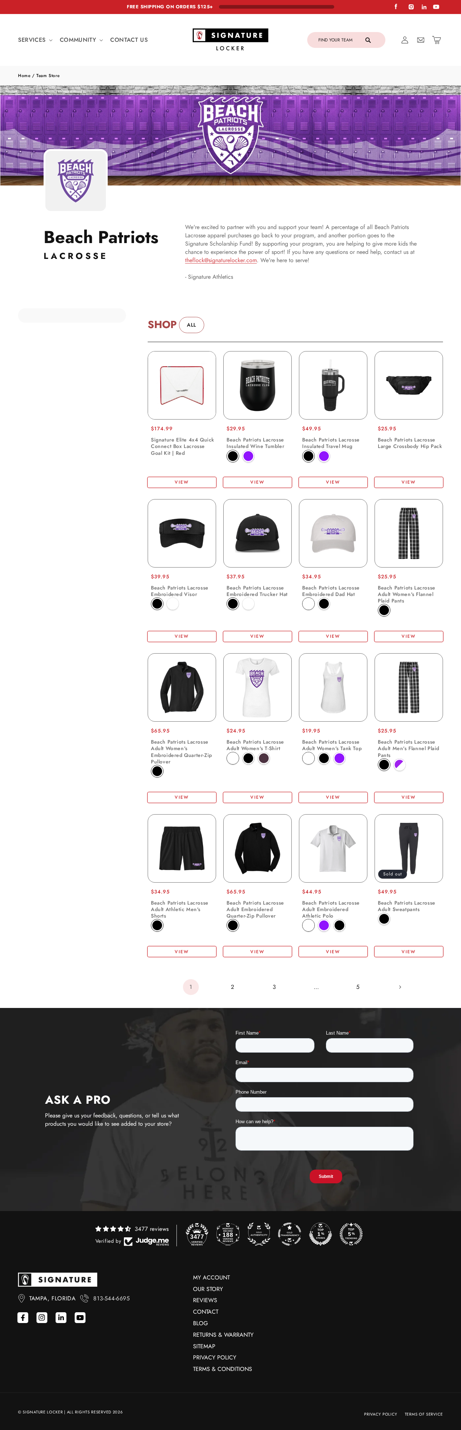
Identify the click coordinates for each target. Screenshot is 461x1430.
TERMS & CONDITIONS (222, 1369)
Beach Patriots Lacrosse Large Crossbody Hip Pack (410, 442)
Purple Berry (264, 758)
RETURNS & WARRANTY (223, 1335)
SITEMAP (204, 1346)
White (172, 603)
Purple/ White (399, 764)
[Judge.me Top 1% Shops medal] (320, 1234)
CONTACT (205, 1312)
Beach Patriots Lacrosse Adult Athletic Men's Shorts (180, 909)
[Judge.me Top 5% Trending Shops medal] (351, 1234)
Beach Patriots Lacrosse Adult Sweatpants (406, 906)
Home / (27, 75)
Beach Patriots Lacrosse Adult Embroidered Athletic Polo (331, 909)
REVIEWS (205, 1300)
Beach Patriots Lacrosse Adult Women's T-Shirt (255, 745)
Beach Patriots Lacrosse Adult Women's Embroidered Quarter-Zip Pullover (181, 752)
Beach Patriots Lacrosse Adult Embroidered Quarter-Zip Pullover (255, 909)
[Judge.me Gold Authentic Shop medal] (258, 1234)
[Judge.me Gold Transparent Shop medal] (289, 1234)
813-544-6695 (111, 1298)
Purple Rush (339, 758)
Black (233, 456)
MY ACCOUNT (211, 1277)
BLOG (200, 1323)
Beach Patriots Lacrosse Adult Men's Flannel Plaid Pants (408, 748)
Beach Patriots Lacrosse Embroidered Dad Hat (331, 590)
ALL (191, 324)
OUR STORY (208, 1289)
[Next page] (400, 987)
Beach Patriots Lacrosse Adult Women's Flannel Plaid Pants (406, 594)
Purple (248, 456)
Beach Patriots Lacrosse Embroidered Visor (180, 590)
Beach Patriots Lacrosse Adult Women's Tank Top (332, 745)
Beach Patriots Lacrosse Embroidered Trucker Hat (257, 590)
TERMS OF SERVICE (424, 1414)
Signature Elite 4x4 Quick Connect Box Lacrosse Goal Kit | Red (182, 446)
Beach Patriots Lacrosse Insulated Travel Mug (331, 442)
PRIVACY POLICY (214, 1357)
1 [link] (190, 987)
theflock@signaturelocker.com (221, 260)
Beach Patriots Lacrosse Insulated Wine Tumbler (255, 442)
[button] (34, 40)
